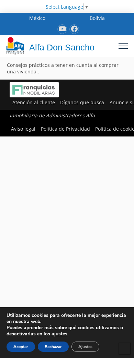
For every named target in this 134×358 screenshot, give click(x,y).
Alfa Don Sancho (61, 47)
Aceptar (20, 346)
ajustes (59, 334)
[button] (123, 45)
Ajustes (85, 346)
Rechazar (53, 346)
